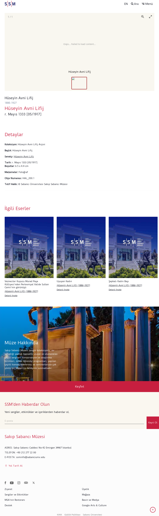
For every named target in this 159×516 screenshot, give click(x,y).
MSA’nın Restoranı (15, 500)
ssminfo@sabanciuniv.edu (30, 457)
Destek (8, 505)
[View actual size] (143, 16)
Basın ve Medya (90, 500)
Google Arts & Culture (94, 505)
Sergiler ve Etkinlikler (16, 494)
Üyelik (85, 489)
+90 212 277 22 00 (26, 452)
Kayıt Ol (152, 422)
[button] (147, 4)
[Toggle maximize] (150, 16)
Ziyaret (8, 489)
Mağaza (86, 494)
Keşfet (79, 386)
